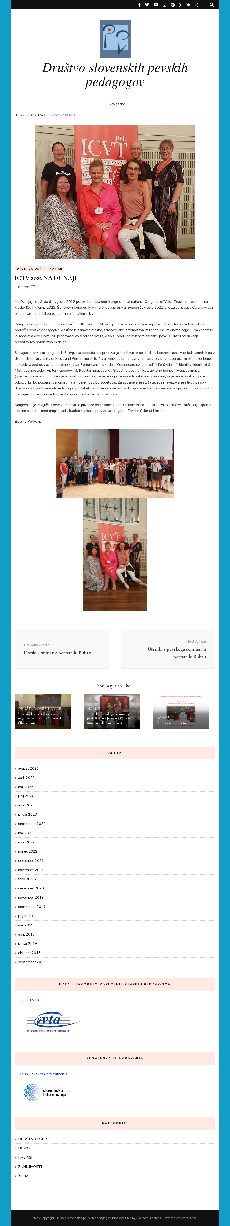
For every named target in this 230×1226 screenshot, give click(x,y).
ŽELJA (23, 1175)
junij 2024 (26, 796)
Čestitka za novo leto (171, 723)
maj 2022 (25, 833)
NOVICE (55, 268)
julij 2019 (25, 915)
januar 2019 (27, 943)
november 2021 (31, 869)
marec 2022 (28, 851)
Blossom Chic (121, 1218)
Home (18, 115)
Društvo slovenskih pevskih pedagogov (115, 74)
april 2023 (26, 805)
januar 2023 (27, 814)
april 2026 (26, 777)
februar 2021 (28, 879)
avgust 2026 (28, 768)
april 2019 (26, 934)
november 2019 (31, 897)
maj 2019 (25, 925)
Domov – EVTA (27, 1000)
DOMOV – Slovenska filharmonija (41, 1074)
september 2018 (32, 962)
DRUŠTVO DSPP (34, 115)
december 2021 (31, 860)
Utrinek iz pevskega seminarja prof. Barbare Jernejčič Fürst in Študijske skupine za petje (109, 718)
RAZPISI (25, 1157)
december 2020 (31, 888)
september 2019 (32, 906)
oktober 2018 (29, 952)
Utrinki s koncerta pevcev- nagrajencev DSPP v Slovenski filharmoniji (39, 718)
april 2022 (26, 842)
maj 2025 (25, 786)
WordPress (188, 1218)
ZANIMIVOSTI (30, 1166)
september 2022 (32, 823)
